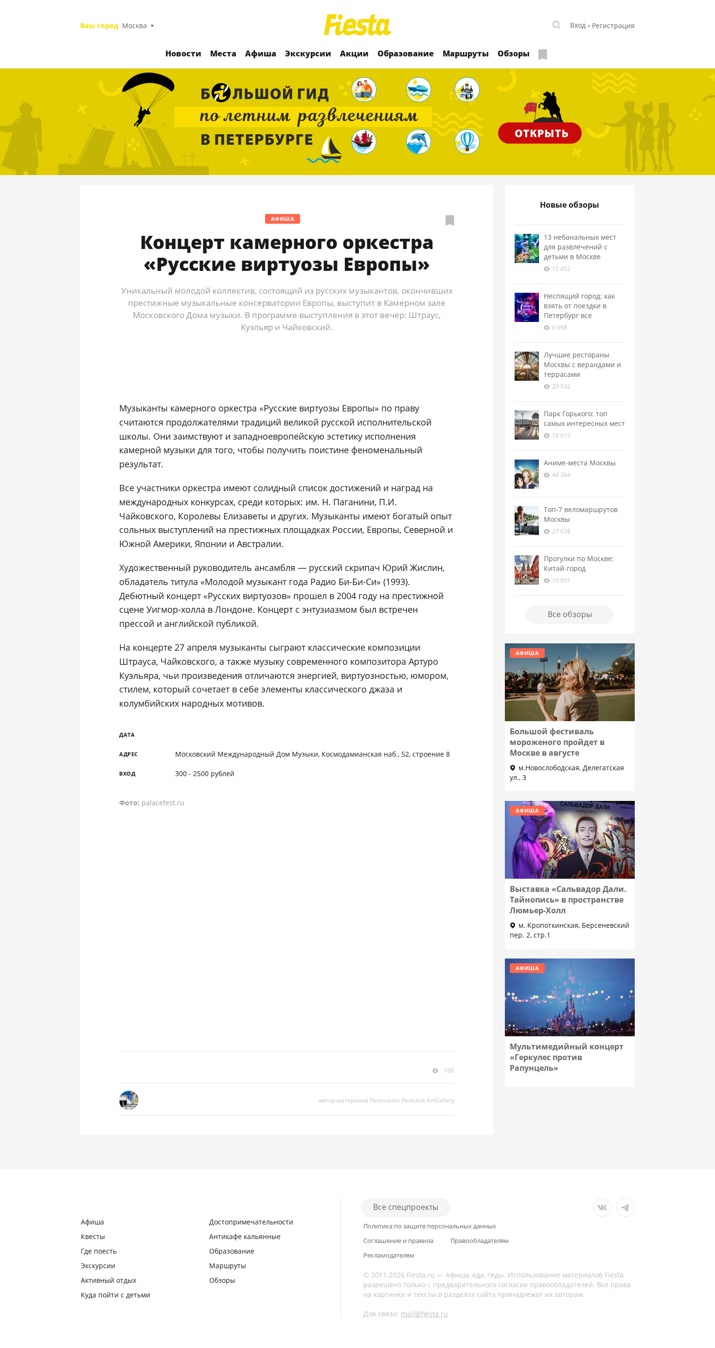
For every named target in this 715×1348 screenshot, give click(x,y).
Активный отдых (108, 1280)
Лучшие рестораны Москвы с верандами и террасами (582, 364)
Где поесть (99, 1251)
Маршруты (466, 53)
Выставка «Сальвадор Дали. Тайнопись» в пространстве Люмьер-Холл (568, 900)
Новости (183, 53)
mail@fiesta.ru (424, 1313)
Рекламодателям (388, 1255)
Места (223, 53)
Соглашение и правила (398, 1241)
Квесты (93, 1236)
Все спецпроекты (405, 1207)
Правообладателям (479, 1241)
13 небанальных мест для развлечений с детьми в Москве (580, 246)
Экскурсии (308, 53)
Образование (405, 53)
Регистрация (613, 25)
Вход (578, 25)
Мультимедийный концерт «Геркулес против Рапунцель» (567, 1057)
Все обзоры (570, 614)
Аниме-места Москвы (580, 462)
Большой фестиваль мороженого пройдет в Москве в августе (557, 742)
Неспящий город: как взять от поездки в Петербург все (579, 305)
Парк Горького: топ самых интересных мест (584, 418)
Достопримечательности (251, 1221)
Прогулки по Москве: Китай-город (579, 563)
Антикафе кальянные (245, 1236)
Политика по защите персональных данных (429, 1226)
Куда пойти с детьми (115, 1294)
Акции (354, 53)
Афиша (260, 53)
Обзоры (514, 53)
